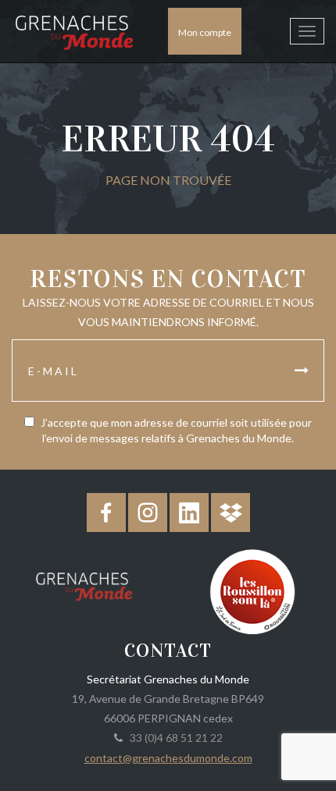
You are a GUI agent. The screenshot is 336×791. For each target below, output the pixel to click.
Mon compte (204, 32)
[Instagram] (147, 512)
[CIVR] (252, 590)
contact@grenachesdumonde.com (168, 757)
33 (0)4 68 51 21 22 (174, 737)
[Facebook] (106, 512)
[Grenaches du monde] (84, 583)
